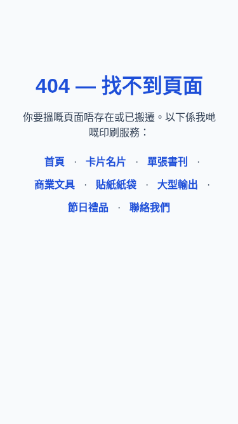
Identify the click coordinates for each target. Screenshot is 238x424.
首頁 (54, 161)
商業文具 (54, 184)
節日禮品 (88, 207)
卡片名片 (106, 161)
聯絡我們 (149, 207)
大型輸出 (177, 184)
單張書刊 (167, 161)
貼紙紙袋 (116, 184)
